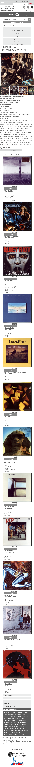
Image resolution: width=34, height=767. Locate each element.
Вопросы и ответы (17, 44)
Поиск (5, 19)
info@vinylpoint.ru (7, 11)
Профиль (17, 33)
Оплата (5, 698)
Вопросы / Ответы (9, 706)
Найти (29, 19)
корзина (26, 1)
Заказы (17, 36)
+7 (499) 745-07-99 (7, 6)
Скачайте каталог (17, 22)
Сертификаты (17, 39)
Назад (17, 28)
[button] (31, 54)
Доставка (6, 701)
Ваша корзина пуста (20, 4)
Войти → (17, 1)
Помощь (17, 41)
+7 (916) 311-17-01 (7, 8)
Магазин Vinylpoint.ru (10, 709)
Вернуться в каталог (17, 30)
